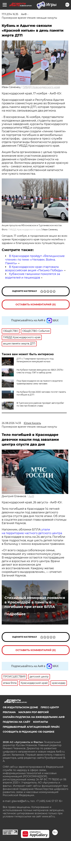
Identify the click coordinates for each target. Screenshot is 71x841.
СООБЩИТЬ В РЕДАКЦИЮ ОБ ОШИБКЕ (28, 731)
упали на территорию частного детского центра (32, 531)
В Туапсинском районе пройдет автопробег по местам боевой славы (40, 404)
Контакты (40, 721)
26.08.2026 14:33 (11, 423)
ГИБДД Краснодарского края (41, 87)
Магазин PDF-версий (33, 712)
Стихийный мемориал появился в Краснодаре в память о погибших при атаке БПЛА (34, 602)
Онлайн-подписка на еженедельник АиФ (34, 717)
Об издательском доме (20, 707)
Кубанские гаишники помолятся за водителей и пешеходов (32, 275)
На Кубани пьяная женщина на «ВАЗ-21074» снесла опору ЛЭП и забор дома (40, 371)
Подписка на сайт (16, 721)
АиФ (31, 496)
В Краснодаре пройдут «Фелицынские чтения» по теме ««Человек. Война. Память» (35, 259)
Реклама (9, 712)
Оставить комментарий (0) (36, 304)
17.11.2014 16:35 (10, 14)
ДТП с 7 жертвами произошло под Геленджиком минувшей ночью (35, 360)
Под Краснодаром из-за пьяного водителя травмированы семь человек (40, 382)
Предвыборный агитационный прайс (31, 726)
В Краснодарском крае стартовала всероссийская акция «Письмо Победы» (34, 268)
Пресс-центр (50, 707)
